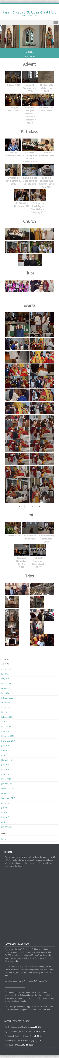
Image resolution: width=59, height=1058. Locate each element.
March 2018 (6, 779)
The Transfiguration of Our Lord (17, 1027)
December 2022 (7, 702)
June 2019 (5, 745)
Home (27, 56)
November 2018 (7, 760)
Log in (3, 839)
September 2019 (8, 741)
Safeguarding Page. (41, 981)
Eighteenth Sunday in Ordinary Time (18, 1031)
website (15, 961)
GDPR (47, 1009)
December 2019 (7, 736)
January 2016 (6, 827)
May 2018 (5, 769)
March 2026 (6, 683)
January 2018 (6, 784)
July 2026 (5, 674)
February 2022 (7, 717)
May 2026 (5, 678)
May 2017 (5, 817)
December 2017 (7, 788)
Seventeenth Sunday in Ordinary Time (19, 1036)
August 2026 (6, 669)
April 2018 (5, 774)
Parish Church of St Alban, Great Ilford (29, 12)
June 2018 (5, 764)
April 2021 (5, 721)
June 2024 (5, 693)
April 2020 (5, 731)
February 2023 (7, 698)
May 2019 (5, 750)
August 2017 (6, 803)
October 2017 (6, 793)
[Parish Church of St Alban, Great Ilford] (29, 46)
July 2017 (5, 807)
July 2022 (5, 712)
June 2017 (5, 812)
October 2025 (6, 688)
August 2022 (6, 707)
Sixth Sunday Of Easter (13, 1045)
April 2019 (5, 755)
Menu (29, 22)
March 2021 (6, 726)
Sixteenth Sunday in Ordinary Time (18, 1040)
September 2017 (8, 798)
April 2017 (5, 822)
